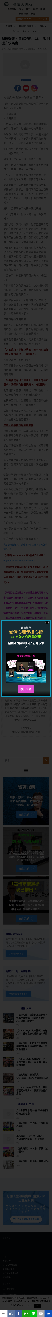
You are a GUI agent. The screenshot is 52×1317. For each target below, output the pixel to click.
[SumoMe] (48, 1313)
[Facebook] (18, 1313)
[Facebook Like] (11, 1313)
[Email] (41, 1313)
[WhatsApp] (26, 1313)
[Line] (33, 1313)
